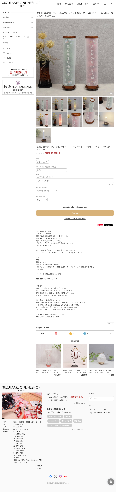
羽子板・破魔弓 (8, 22)
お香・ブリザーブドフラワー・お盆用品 (16, 38)
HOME (59, 4)
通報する (110, 323)
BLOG (87, 4)
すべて (43, 333)
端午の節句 (7, 27)
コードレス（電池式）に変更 (46, 167)
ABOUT (79, 4)
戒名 (38, 174)
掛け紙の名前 (40, 196)
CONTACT (96, 4)
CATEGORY (69, 4)
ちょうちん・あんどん (11, 32)
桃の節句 (6, 17)
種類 (37, 159)
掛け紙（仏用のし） (43, 187)
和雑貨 (5, 43)
